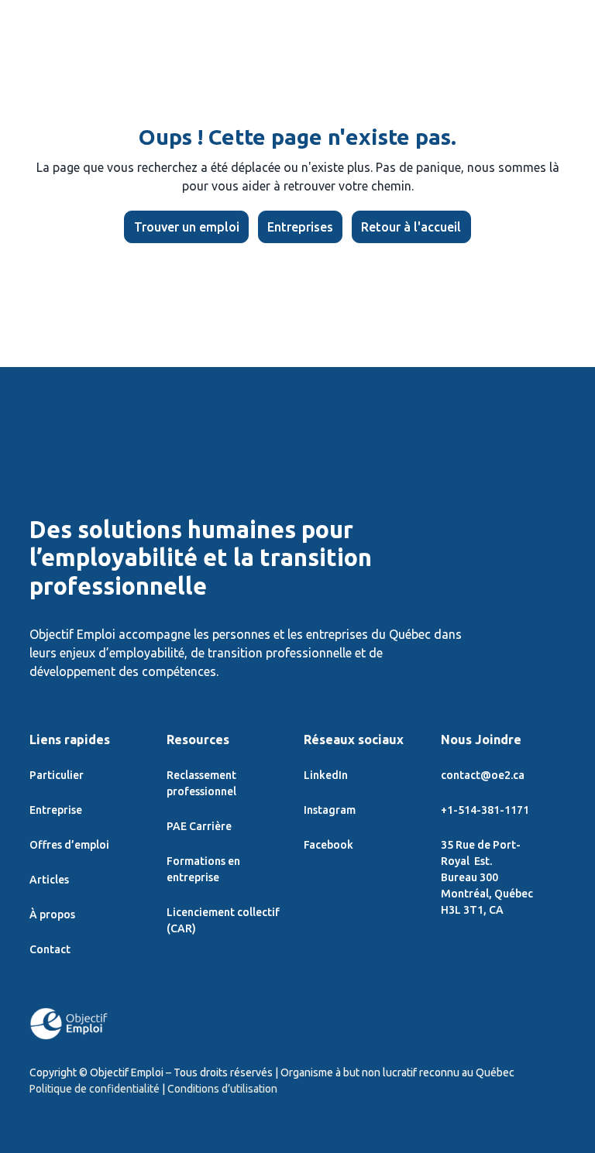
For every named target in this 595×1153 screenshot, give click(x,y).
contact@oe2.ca (482, 775)
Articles (49, 879)
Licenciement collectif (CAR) (223, 920)
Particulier (56, 775)
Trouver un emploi (186, 227)
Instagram (330, 810)
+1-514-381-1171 (485, 810)
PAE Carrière (199, 826)
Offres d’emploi (69, 845)
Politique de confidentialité (94, 1089)
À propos (52, 914)
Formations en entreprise (203, 869)
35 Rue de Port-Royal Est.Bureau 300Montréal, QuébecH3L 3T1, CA (487, 877)
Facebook (328, 845)
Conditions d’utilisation (222, 1089)
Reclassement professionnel (201, 783)
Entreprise (55, 810)
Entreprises (300, 227)
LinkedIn (326, 775)
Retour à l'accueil (411, 227)
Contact (50, 949)
